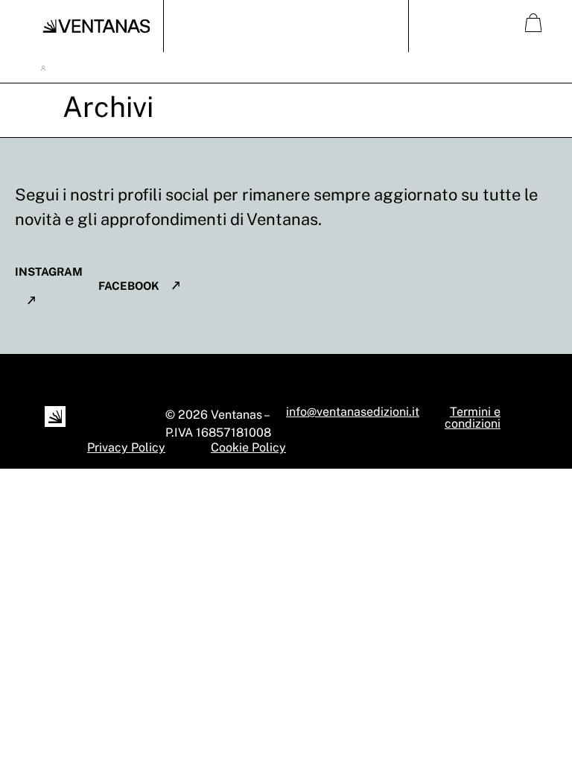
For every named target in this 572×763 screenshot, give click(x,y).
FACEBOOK (128, 285)
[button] (286, 26)
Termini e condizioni (472, 418)
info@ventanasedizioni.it (352, 412)
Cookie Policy (248, 447)
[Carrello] (533, 23)
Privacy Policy (126, 447)
